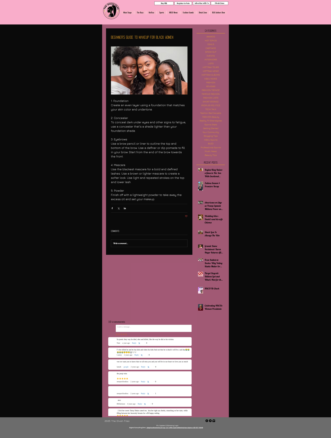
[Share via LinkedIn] (125, 208)
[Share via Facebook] (112, 208)
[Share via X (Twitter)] (118, 208)
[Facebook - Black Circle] (206, 420)
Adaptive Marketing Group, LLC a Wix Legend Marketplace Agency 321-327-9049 (174, 428)
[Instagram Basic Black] (213, 420)
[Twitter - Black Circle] (210, 420)
